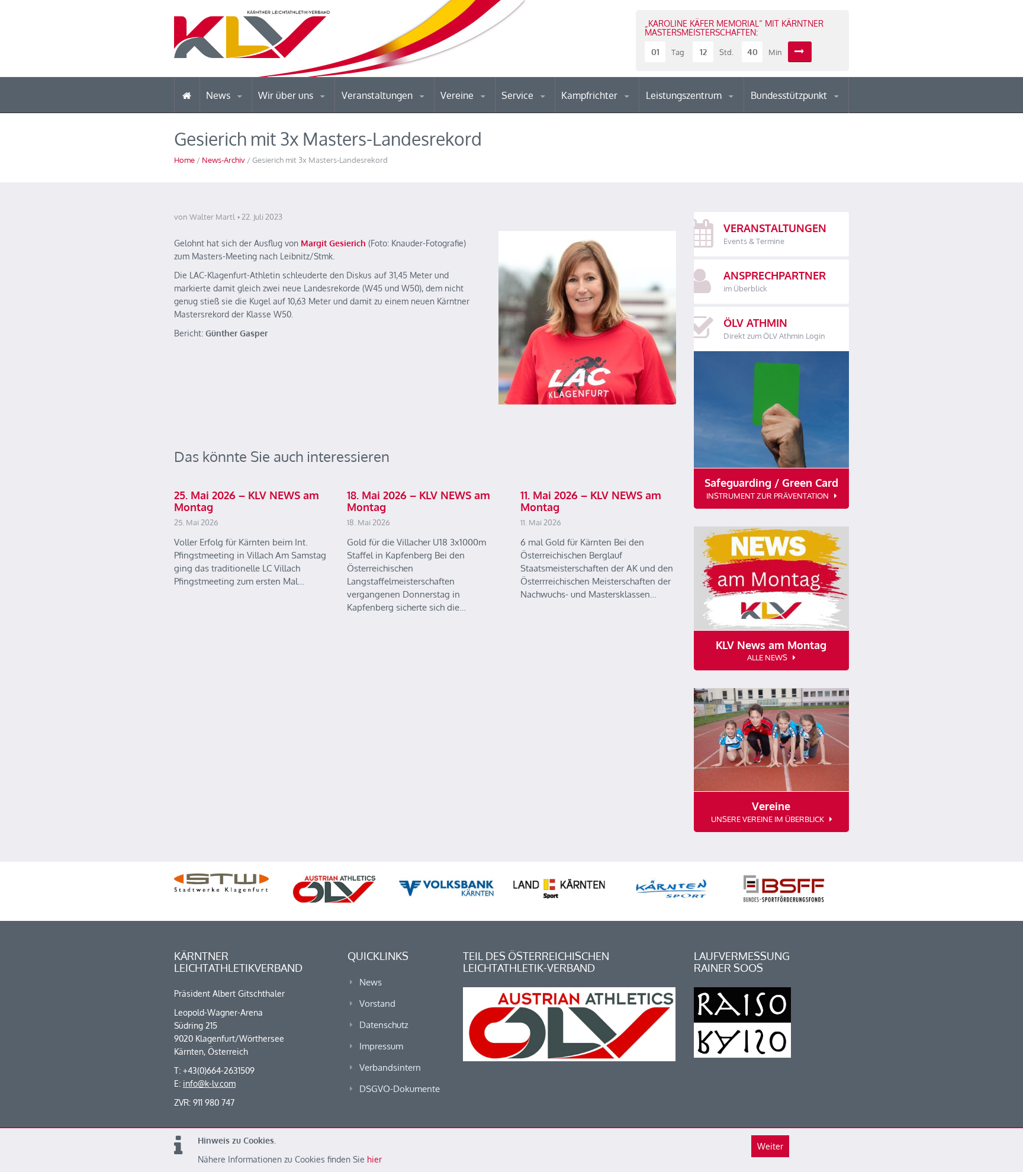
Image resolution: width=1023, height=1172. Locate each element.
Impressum (381, 1046)
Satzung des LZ (697, 111)
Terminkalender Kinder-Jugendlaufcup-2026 (391, 109)
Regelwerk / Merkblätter (611, 109)
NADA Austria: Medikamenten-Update (306, 107)
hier (374, 1159)
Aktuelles (585, 112)
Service (518, 95)
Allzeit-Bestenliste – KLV (548, 108)
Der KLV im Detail (298, 112)
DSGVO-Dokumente (399, 1088)
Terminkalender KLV (387, 112)
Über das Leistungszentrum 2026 (697, 110)
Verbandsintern (390, 1067)
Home (184, 160)
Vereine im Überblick (487, 112)
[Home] (187, 95)
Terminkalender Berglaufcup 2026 (393, 111)
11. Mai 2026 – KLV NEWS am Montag (590, 501)
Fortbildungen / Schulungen (612, 111)
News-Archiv (223, 160)
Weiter (770, 1146)
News (219, 95)
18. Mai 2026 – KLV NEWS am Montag (418, 501)
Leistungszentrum (685, 95)
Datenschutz (383, 1024)
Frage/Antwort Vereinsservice (491, 111)
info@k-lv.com (209, 1083)
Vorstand (309, 111)
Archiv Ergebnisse (551, 111)
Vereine (458, 95)
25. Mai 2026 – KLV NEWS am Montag (246, 501)
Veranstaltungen (378, 95)
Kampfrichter (590, 95)
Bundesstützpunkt (790, 95)
